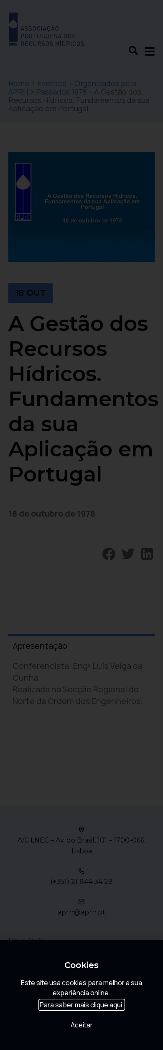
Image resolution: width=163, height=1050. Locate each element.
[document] (81, 525)
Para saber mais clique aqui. (82, 1004)
